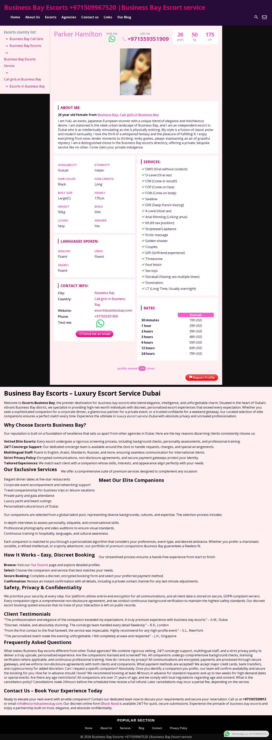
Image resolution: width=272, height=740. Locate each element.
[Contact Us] (264, 17)
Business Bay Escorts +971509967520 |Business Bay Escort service (104, 7)
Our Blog (124, 17)
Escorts (50, 17)
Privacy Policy (178, 728)
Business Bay (108, 115)
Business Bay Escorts (25, 45)
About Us (32, 17)
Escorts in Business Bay (27, 86)
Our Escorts (39, 565)
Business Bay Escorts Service (20, 62)
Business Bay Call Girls (26, 39)
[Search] (256, 17)
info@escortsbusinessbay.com (39, 703)
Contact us (90, 17)
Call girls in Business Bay (139, 115)
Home (15, 17)
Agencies (69, 17)
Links (108, 17)
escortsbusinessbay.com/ (113, 310)
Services (125, 728)
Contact (157, 728)
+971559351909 (148, 38)
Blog (141, 728)
